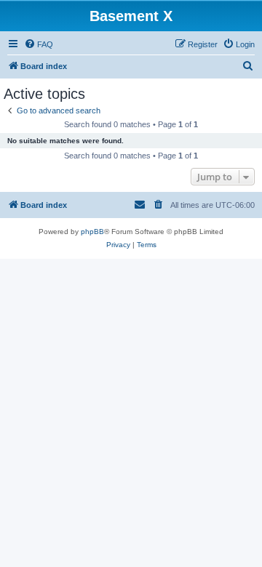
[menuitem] (38, 44)
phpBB (92, 232)
